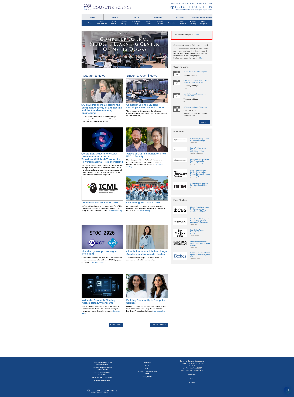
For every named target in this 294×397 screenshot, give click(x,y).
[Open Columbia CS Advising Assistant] (287, 390)
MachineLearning (193, 23)
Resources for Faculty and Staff (147, 373)
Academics (158, 17)
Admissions (180, 17)
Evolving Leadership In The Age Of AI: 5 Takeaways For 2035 (200, 254)
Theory (90, 23)
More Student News (159, 325)
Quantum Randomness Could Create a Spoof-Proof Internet (200, 243)
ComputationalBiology (136, 23)
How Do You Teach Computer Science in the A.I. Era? (199, 232)
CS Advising (147, 362)
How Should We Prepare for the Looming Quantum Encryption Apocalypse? (200, 220)
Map (191, 378)
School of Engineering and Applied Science (102, 368)
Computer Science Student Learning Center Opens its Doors (145, 106)
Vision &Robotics (183, 23)
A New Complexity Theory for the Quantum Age (199, 139)
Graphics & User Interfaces (102, 23)
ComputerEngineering (160, 23)
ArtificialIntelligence (203, 23)
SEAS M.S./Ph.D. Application (102, 377)
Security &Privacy (124, 23)
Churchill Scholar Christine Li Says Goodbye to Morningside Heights (146, 252)
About (92, 17)
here (197, 35)
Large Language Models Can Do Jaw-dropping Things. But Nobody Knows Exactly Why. (200, 173)
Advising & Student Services (201, 17)
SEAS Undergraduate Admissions (102, 373)
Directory (192, 382)
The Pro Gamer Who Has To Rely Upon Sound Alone (200, 184)
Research (114, 17)
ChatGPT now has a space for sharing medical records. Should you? (199, 209)
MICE (147, 366)
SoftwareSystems (148, 23)
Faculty (136, 17)
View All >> (205, 122)
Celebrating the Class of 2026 (143, 202)
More (164, 33)
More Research (115, 325)
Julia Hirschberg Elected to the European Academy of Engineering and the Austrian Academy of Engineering (102, 108)
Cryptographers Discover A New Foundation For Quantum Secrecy (199, 161)
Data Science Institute (102, 381)
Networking (171, 23)
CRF (147, 369)
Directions (191, 375)
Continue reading (115, 211)
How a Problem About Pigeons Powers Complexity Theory (198, 150)
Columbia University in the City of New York (191, 4)
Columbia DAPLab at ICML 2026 (100, 202)
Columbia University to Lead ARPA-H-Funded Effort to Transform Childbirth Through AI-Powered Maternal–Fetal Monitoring (102, 157)
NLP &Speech (113, 23)
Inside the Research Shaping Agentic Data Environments (98, 301)
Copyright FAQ (147, 377)
